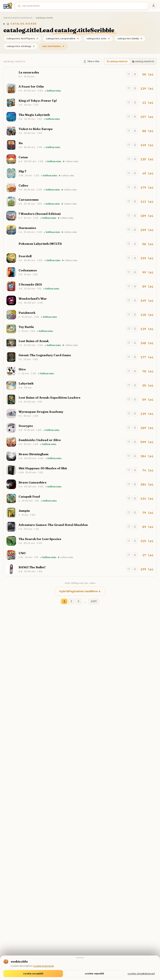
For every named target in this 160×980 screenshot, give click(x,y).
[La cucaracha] (80, 74)
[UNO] (80, 555)
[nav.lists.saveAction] (128, 74)
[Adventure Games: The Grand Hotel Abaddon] (80, 527)
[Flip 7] (80, 173)
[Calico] (80, 187)
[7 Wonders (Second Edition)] (80, 216)
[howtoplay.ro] (7, 6)
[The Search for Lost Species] (80, 541)
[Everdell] (80, 258)
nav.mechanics (53, 46)
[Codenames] (80, 272)
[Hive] (80, 371)
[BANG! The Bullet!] (80, 569)
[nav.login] (153, 6)
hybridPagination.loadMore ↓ (80, 591)
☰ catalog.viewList (117, 61)
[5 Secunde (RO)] (80, 286)
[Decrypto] (80, 428)
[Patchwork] (80, 315)
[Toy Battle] (80, 329)
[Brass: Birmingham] (80, 456)
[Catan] (80, 159)
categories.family (129, 38)
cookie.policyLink (43, 965)
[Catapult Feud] (80, 498)
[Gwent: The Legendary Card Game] (80, 357)
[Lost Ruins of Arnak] (80, 343)
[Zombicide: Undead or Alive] (80, 442)
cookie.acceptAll (33, 973)
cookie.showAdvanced (141, 973)
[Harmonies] (80, 230)
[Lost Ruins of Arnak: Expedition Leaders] (80, 399)
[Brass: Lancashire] (80, 484)
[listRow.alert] (135, 74)
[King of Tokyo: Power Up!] (80, 102)
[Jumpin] (80, 512)
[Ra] (80, 145)
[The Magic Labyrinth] (80, 117)
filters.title (93, 61)
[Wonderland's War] (80, 300)
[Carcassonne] (80, 201)
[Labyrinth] (80, 385)
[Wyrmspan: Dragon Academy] (80, 414)
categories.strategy (20, 46)
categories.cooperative (62, 38)
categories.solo (98, 38)
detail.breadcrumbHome (17, 17)
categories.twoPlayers (22, 38)
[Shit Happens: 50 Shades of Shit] (80, 470)
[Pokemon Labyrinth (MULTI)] (80, 244)
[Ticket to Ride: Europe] (80, 131)
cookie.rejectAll (94, 973)
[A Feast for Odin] (80, 88)
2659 (94, 601)
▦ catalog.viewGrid (143, 61)
